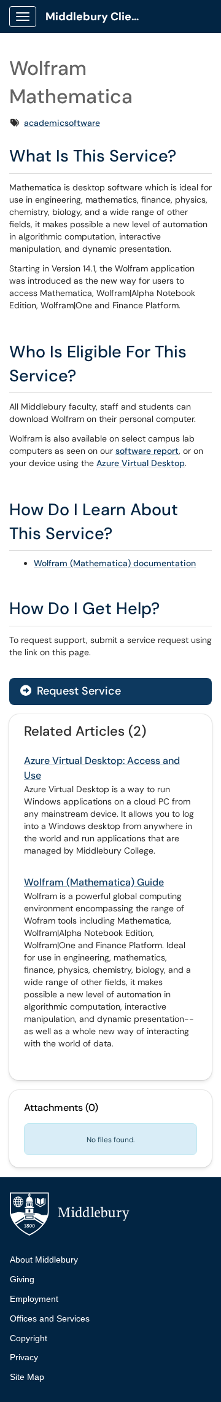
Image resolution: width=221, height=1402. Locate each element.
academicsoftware (62, 122)
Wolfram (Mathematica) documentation (115, 563)
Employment (34, 1299)
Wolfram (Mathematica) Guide (94, 882)
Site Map (27, 1377)
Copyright (28, 1338)
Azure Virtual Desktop (140, 463)
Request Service (77, 690)
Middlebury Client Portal (99, 16)
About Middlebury (44, 1259)
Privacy (24, 1357)
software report (147, 450)
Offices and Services (50, 1318)
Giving (22, 1279)
